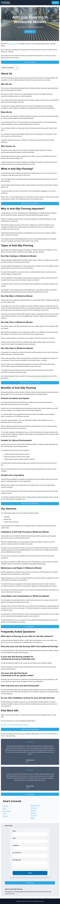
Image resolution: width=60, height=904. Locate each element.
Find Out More (30, 626)
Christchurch (34, 808)
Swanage (33, 810)
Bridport (33, 818)
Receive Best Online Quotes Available (30, 382)
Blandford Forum (35, 805)
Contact (55, 2)
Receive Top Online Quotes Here (30, 503)
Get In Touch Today (30, 62)
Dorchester (34, 813)
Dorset (21, 724)
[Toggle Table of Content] (16, 68)
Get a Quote (29, 31)
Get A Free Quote (30, 794)
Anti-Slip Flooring (12, 43)
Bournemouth (15, 724)
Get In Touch (30, 883)
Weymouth (34, 815)
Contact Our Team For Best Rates (30, 203)
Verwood (26, 724)
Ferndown (4, 724)
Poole (8, 724)
